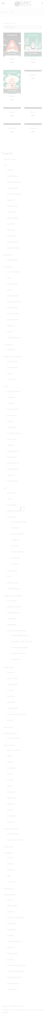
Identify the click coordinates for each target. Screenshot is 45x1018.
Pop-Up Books (12, 320)
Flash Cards (12, 296)
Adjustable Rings (19, 522)
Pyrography (12, 953)
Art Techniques (14, 182)
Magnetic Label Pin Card (22, 641)
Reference (11, 236)
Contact (12, 1010)
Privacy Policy (19, 1010)
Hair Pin (15, 546)
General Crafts (14, 433)
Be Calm (33, 59)
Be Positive (32, 128)
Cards (9, 499)
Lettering (11, 212)
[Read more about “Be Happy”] (12, 91)
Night (9, 786)
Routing (10, 959)
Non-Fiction (9, 727)
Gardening (11, 427)
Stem (9, 332)
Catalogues (5, 1010)
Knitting (11, 696)
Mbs (9, 876)
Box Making (12, 906)
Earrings (15, 540)
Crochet (11, 672)
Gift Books (11, 505)
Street (10, 810)
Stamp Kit (16, 659)
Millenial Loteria (15, 840)
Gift (5, 488)
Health (10, 864)
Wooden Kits (9, 889)
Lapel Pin (16, 558)
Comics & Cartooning (13, 357)
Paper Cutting (13, 451)
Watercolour (13, 248)
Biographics (12, 260)
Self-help (11, 882)
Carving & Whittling (16, 918)
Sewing (10, 720)
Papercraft (12, 457)
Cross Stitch (12, 678)
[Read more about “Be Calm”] (33, 53)
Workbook (11, 625)
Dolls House (12, 409)
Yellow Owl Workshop (17, 631)
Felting (10, 690)
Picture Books (13, 314)
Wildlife (11, 822)
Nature (10, 780)
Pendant (15, 564)
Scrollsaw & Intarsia (16, 965)
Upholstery (12, 481)
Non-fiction (12, 308)
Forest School (13, 738)
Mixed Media (12, 218)
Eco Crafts (12, 415)
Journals (11, 870)
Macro (10, 774)
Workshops (12, 989)
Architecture (10, 159)
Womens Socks (13, 589)
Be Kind (12, 112)
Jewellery (11, 439)
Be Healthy (32, 75)
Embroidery (12, 684)
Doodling (11, 349)
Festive (10, 421)
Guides (10, 762)
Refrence (11, 804)
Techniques (12, 816)
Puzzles (10, 326)
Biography (8, 255)
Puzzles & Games (11, 829)
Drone (10, 756)
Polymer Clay (13, 463)
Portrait (11, 792)
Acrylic (10, 170)
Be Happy (12, 96)
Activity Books (13, 272)
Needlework (12, 708)
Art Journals (13, 176)
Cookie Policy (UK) (32, 1010)
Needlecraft (9, 667)
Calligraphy (12, 188)
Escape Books (13, 834)
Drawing (11, 200)
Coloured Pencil (14, 194)
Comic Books (12, 367)
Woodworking (10, 895)
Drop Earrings (18, 534)
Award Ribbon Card (20, 635)
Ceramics (11, 397)
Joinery (10, 935)
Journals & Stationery (13, 596)
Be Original (12, 128)
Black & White (13, 750)
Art (5, 165)
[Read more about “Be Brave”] (12, 53)
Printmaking (12, 469)
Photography (9, 745)
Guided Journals (14, 607)
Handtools (12, 929)
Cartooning (12, 361)
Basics (10, 900)
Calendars (12, 601)
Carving (10, 912)
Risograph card (18, 653)
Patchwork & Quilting (16, 714)
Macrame (11, 702)
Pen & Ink (11, 230)
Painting (11, 224)
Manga (10, 373)
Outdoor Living (10, 733)
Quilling (11, 475)
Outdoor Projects (15, 941)
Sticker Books (13, 338)
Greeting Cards (14, 511)
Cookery (11, 403)
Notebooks (12, 619)
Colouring (8, 345)
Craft (9, 290)
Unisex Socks (12, 583)
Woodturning (13, 983)
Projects (11, 947)
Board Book (12, 284)
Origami (10, 445)
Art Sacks (11, 493)
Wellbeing (8, 853)
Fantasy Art (12, 206)
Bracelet (16, 528)
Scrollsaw (8, 847)
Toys (9, 577)
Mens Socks (12, 571)
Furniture (11, 924)
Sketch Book (12, 242)
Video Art (11, 379)
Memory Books (13, 613)
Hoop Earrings (18, 552)
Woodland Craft (14, 977)
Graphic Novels (14, 302)
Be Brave (12, 59)
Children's (8, 267)
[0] (41, 4)
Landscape (11, 768)
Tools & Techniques (15, 971)
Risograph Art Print (20, 647)
